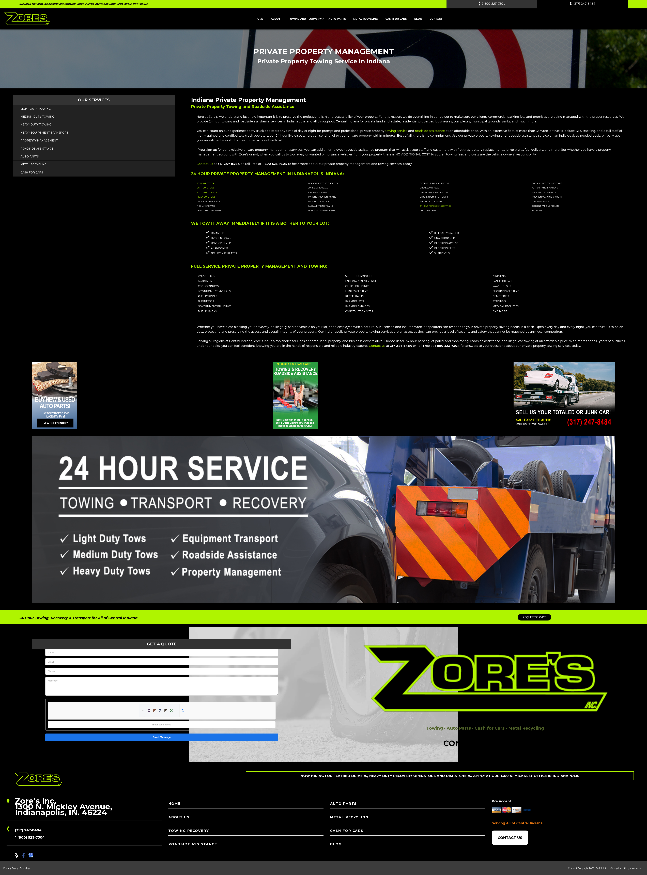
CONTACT (436, 18)
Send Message (162, 737)
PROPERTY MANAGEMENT (39, 140)
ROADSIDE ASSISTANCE (37, 148)
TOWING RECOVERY (206, 183)
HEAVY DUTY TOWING (36, 124)
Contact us (205, 164)
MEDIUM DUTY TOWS (207, 192)
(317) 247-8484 (584, 4)
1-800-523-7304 (493, 4)
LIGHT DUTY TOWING (36, 108)
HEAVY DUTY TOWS (206, 197)
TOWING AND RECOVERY (304, 18)
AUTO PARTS (337, 18)
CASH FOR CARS (396, 18)
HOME (259, 18)
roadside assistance (430, 131)
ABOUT (276, 18)
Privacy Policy (10, 868)
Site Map (25, 868)
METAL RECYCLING (365, 18)
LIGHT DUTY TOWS (205, 188)
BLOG (418, 18)
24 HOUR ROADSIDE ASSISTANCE (435, 206)
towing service (396, 131)
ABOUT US (179, 817)
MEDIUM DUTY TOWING (37, 116)
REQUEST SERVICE (534, 617)
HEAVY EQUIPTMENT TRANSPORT (44, 132)
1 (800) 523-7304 (30, 837)
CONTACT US (510, 838)
